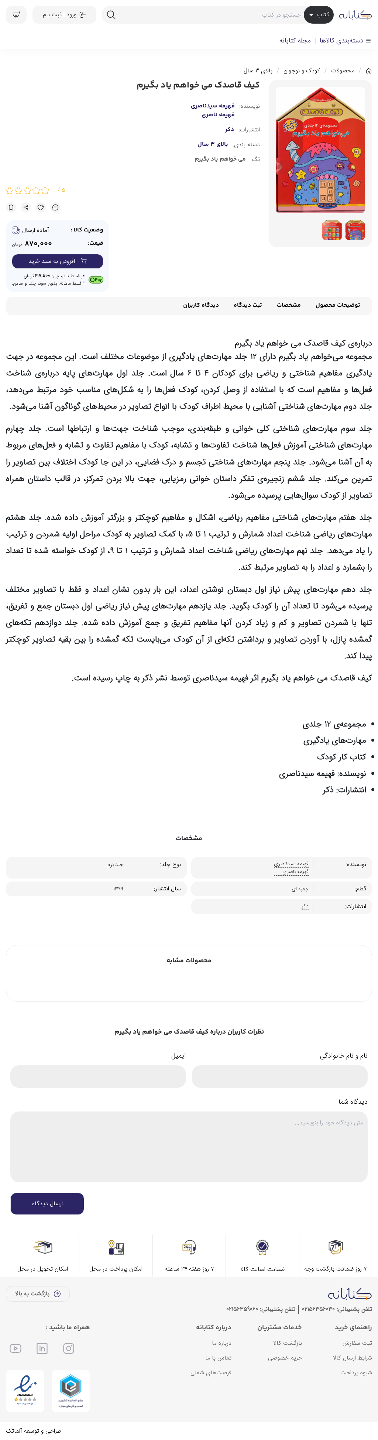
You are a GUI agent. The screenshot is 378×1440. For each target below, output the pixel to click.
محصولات (342, 70)
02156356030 (318, 1309)
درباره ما (221, 1343)
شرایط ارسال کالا (352, 1357)
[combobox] (217, 15)
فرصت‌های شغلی (210, 1372)
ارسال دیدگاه (47, 1203)
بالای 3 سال (258, 70)
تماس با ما (218, 1357)
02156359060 (242, 1309)
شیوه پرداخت (356, 1372)
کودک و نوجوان (302, 70)
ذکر (229, 130)
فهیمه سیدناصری (213, 106)
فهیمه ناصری (218, 115)
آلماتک (14, 1431)
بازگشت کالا (287, 1343)
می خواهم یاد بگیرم (220, 159)
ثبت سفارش (357, 1343)
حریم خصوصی (285, 1357)
